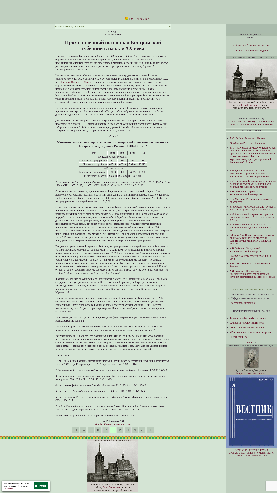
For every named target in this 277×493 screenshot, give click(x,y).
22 (142, 430)
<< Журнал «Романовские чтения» (251, 45)
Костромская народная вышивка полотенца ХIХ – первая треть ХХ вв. (252, 217)
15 (90, 430)
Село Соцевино (111, 487)
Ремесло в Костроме (247, 143)
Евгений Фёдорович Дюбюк (76, 82)
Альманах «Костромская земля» (247, 322)
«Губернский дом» (240, 336)
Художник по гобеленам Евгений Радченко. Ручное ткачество (253, 208)
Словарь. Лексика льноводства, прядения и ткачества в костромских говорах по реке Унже (250, 173)
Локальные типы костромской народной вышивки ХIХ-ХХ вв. (253, 227)
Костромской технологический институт (253, 294)
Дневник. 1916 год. (247, 138)
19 (120, 430)
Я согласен (40, 486)
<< (75, 430)
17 (105, 430)
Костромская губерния (243, 303)
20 (127, 430)
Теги (249, 342)
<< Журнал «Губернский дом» (251, 50)
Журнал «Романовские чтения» (247, 327)
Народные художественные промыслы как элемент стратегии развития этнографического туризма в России (252, 239)
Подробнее (8, 488)
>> (150, 430)
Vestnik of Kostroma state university (113, 424)
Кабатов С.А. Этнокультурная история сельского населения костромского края (252, 123)
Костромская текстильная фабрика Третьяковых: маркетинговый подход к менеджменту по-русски (253, 184)
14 (83, 430)
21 (135, 430)
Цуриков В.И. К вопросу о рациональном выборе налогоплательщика (251, 454)
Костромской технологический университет (246, 193)
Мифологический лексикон (251, 373)
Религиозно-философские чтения (248, 318)
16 (98, 430)
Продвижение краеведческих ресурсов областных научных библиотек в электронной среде (252, 274)
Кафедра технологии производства (250, 298)
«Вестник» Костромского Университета (252, 332)
